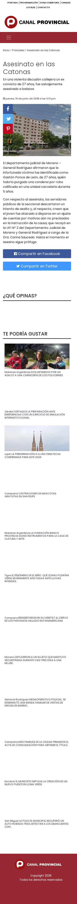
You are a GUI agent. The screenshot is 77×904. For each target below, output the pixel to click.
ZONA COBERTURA (49, 2)
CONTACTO (44, 7)
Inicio (6, 50)
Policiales (18, 50)
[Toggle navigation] (8, 37)
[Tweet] (8, 119)
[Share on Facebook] (8, 109)
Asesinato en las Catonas (43, 50)
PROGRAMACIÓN (29, 2)
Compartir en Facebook (38, 253)
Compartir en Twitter (39, 266)
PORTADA (13, 2)
